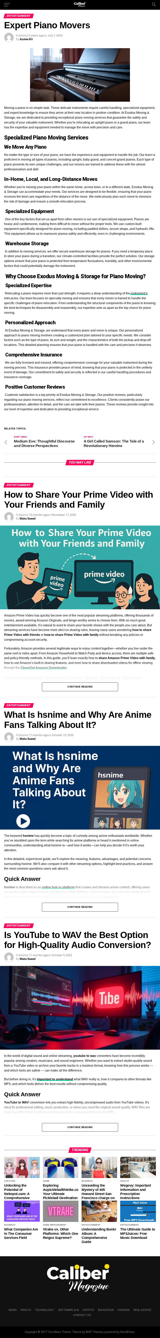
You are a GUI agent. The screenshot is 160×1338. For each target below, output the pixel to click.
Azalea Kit (26, 39)
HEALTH (25, 1309)
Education (106, 1309)
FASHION (124, 1309)
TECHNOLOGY (44, 1309)
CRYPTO (88, 1309)
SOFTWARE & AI (68, 1309)
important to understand (55, 1079)
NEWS (13, 1309)
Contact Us (82, 1315)
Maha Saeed (28, 518)
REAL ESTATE (142, 1309)
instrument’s (139, 293)
